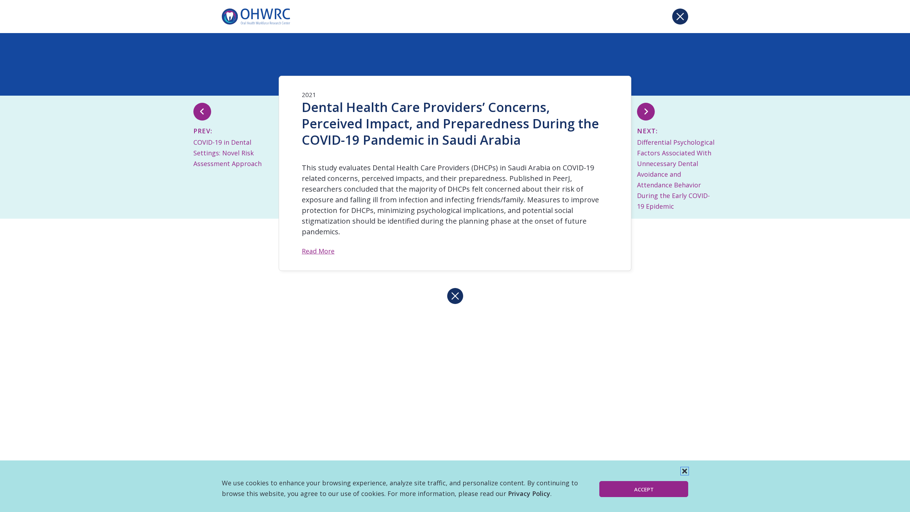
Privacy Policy (529, 493)
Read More (318, 251)
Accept (644, 489)
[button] (684, 471)
